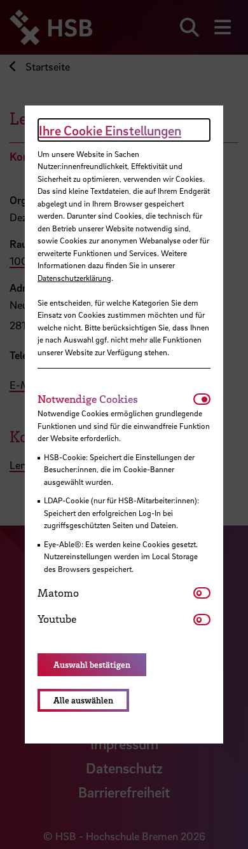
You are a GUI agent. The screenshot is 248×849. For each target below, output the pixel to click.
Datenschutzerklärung (74, 278)
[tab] (115, 399)
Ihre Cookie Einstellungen (110, 130)
